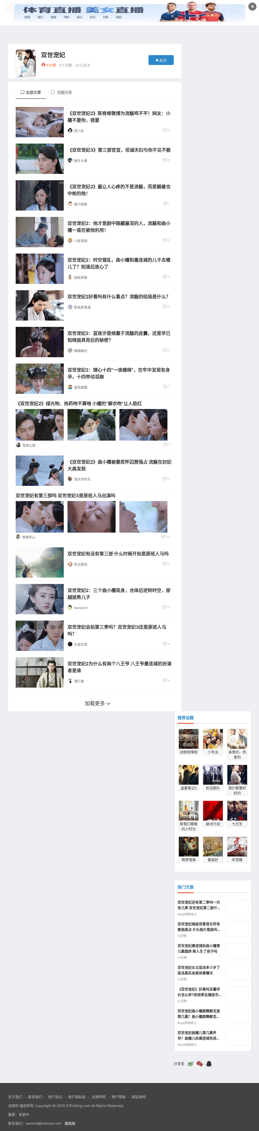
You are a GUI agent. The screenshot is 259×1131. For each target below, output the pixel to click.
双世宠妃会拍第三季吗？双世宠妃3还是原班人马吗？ (117, 630)
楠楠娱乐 (80, 351)
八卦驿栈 (80, 241)
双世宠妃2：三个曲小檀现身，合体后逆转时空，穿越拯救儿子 (119, 594)
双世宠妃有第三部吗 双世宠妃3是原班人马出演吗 (65, 495)
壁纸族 (70, 1123)
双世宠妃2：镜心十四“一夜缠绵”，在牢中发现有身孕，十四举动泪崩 (119, 373)
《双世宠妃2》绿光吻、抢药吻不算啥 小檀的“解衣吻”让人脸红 (79, 403)
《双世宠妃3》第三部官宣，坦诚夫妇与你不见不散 (119, 150)
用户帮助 (119, 1097)
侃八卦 (79, 131)
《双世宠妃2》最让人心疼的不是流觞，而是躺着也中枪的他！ (119, 190)
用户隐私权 (77, 1097)
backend (81, 608)
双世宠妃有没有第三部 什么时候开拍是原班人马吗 (118, 553)
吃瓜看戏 (80, 564)
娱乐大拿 (80, 161)
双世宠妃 (53, 55)
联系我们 (35, 1097)
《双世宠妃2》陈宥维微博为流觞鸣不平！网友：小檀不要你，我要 (119, 117)
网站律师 (139, 1097)
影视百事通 (82, 307)
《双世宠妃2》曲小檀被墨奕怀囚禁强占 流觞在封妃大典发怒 (119, 465)
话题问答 (64, 92)
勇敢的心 (28, 537)
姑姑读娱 (80, 277)
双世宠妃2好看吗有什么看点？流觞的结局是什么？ (119, 296)
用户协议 (55, 1097)
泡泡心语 (28, 445)
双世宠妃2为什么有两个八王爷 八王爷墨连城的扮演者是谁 (119, 667)
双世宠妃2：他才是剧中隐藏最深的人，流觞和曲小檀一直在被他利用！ (119, 227)
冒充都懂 (80, 387)
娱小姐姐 (80, 204)
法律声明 (99, 1097)
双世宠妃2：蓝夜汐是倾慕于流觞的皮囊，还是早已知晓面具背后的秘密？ (119, 337)
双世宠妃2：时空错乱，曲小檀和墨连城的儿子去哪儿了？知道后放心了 (119, 263)
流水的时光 (82, 479)
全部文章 (33, 92)
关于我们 (15, 1097)
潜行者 (79, 681)
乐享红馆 (80, 644)
